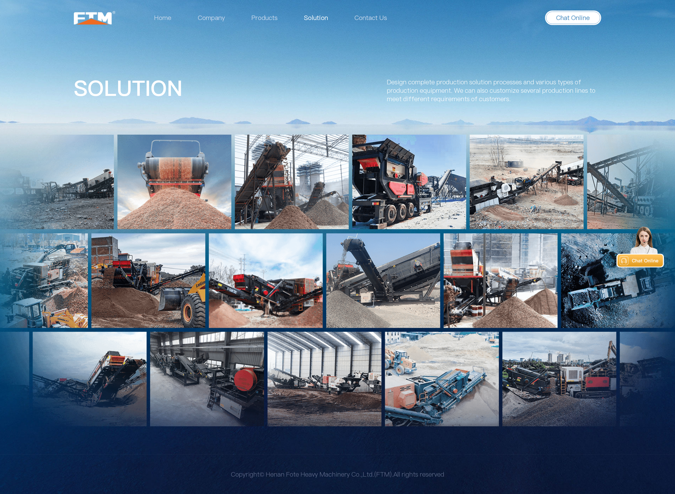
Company (211, 17)
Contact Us (370, 17)
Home (162, 17)
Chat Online (573, 17)
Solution (316, 17)
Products (264, 17)
